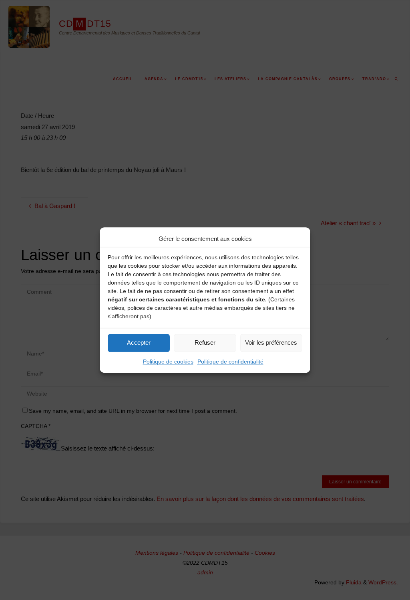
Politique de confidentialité (230, 361)
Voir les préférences (271, 342)
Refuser (205, 342)
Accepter (139, 342)
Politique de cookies (168, 361)
